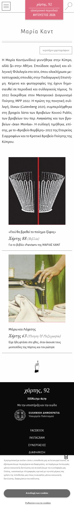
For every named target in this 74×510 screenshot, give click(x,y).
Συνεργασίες (37, 445)
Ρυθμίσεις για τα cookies (38, 503)
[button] (66, 457)
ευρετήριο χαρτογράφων (56, 50)
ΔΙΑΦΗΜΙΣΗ (37, 452)
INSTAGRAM (37, 437)
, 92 (37, 390)
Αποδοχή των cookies (37, 493)
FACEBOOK (37, 430)
